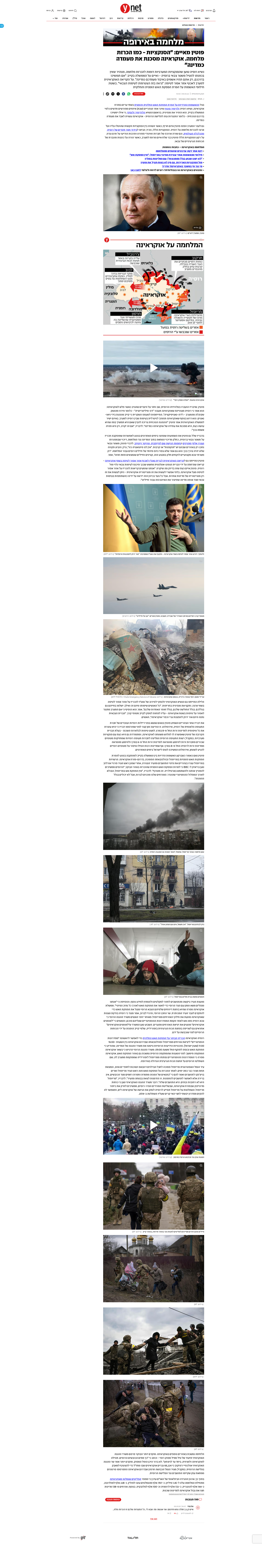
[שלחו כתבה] (112, 94)
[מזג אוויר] (190, 11)
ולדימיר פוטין (171, 99)
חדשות (201, 25)
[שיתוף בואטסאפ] (128, 94)
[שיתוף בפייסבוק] (123, 94)
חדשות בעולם (188, 25)
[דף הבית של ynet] (131, 13)
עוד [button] (56, 18)
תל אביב (182, 10)
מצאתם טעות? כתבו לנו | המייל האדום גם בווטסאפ (186, 1494)
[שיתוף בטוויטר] (118, 94)
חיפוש (71, 10)
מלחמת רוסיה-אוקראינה (187, 99)
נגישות (59, 10)
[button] (177, 10)
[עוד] (103, 94)
